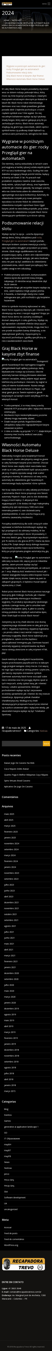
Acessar (8, 1227)
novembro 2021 (11, 908)
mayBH (7, 1144)
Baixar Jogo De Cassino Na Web (19, 763)
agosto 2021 (10, 926)
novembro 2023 (11, 873)
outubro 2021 (10, 914)
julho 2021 (9, 932)
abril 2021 (8, 949)
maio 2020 (9, 990)
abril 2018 (8, 1079)
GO (5, 1132)
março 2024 (9, 855)
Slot (6, 1191)
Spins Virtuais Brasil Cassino (17, 780)
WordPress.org (11, 1245)
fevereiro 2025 (11, 831)
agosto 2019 (10, 1014)
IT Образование (12, 1138)
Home (6, 20)
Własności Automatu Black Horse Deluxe (25, 79)
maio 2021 (9, 943)
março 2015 (9, 1091)
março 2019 (9, 1032)
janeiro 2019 (10, 1044)
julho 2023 (9, 884)
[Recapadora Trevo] (26, 4)
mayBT (7, 1150)
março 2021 (9, 955)
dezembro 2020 (11, 973)
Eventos (8, 1115)
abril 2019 (8, 1026)
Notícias (16, 20)
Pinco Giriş (9, 1179)
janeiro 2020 (10, 1002)
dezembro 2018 (11, 1049)
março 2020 (9, 996)
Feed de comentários (14, 1239)
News (7, 1162)
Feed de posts (10, 1233)
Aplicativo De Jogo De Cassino (18, 786)
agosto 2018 (10, 1067)
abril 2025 (8, 820)
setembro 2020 (11, 979)
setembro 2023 (11, 878)
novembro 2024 (11, 843)
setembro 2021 (11, 920)
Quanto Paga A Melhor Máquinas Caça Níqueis (26, 774)
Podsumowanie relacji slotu (19, 72)
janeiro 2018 (10, 1085)
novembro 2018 (11, 1055)
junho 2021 (9, 937)
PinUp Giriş (9, 1185)
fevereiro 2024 (11, 861)
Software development (15, 1197)
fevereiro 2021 (11, 961)
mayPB (7, 1156)
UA (5, 1203)
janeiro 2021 (10, 967)
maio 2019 (9, 1020)
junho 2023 (9, 890)
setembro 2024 (11, 849)
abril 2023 (8, 896)
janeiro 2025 (10, 837)
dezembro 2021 (11, 902)
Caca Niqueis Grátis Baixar (16, 768)
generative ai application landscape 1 (21, 1126)
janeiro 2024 (10, 867)
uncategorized (10, 1209)
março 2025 (9, 825)
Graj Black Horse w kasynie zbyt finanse (25, 75)
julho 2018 (9, 1073)
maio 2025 (9, 814)
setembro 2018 (11, 1061)
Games (7, 1120)
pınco (6, 1174)
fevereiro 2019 (11, 1038)
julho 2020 (9, 985)
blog (6, 1109)
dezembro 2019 (11, 1008)
